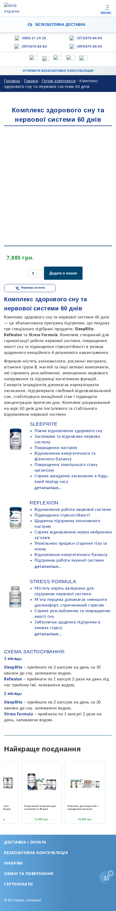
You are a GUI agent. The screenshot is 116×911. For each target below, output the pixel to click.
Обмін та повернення (28, 873)
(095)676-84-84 (89, 46)
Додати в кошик (63, 273)
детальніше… (48, 487)
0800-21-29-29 (34, 38)
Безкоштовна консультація (36, 852)
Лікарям (13, 863)
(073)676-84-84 (89, 38)
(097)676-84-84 (34, 46)
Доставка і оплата (25, 842)
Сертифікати (18, 884)
